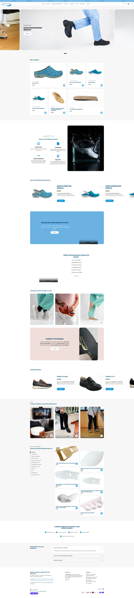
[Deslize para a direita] (102, 187)
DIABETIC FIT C (110, 376)
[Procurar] (123, 4)
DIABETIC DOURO (62, 376)
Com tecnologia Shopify (42, 591)
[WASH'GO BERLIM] (95, 72)
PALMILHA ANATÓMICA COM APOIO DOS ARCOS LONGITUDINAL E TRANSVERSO (57, 109)
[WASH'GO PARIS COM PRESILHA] (76, 72)
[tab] (34, 60)
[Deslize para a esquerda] (99, 187)
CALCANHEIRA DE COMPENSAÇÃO (76, 109)
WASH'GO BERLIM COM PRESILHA (38, 108)
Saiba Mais (28, 33)
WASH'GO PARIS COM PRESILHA (75, 82)
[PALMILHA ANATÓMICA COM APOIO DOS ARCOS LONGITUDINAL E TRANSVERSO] (58, 98)
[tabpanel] (67, 89)
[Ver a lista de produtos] (51, 322)
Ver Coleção (55, 348)
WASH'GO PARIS (35, 83)
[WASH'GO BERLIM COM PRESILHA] (39, 98)
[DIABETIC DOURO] (42, 383)
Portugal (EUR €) (34, 589)
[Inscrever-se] (52, 579)
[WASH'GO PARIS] (48, 72)
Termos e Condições (46, 582)
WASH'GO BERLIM (91, 82)
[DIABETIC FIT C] (91, 383)
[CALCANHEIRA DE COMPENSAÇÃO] (85, 98)
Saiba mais (55, 232)
